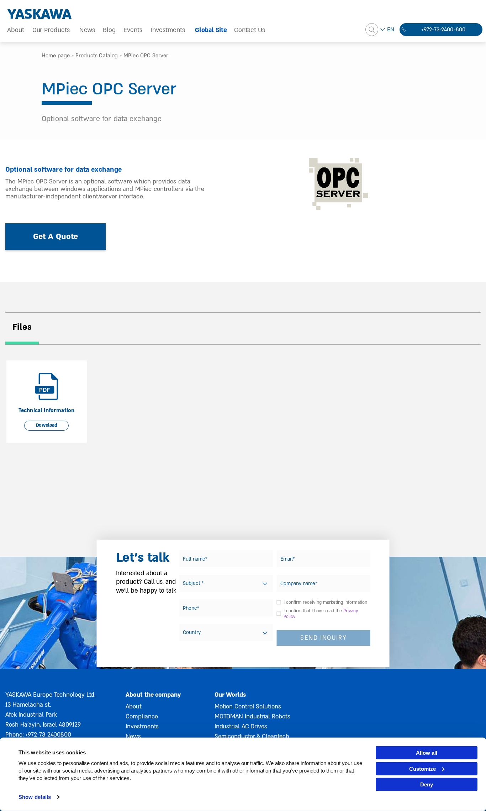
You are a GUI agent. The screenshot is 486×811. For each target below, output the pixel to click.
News (87, 30)
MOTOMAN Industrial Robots (252, 716)
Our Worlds (230, 695)
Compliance (142, 716)
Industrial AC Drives (241, 726)
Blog (109, 30)
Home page (56, 55)
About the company (153, 695)
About (15, 30)
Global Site (211, 30)
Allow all (426, 753)
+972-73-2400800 (48, 735)
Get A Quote (55, 236)
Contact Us (249, 30)
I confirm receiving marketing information (325, 602)
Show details (35, 797)
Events (132, 30)
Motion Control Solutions (248, 706)
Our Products (51, 30)
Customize (422, 768)
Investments (168, 30)
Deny (426, 784)
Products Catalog (96, 55)
